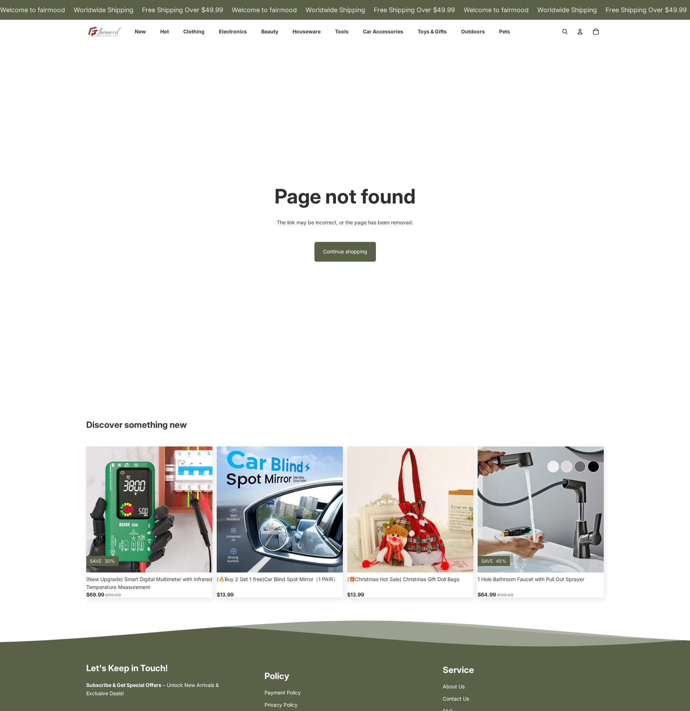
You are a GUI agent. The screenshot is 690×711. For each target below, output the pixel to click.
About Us (454, 686)
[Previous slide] (97, 510)
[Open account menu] (580, 31)
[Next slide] (201, 510)
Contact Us (456, 699)
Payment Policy (282, 692)
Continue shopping (345, 251)
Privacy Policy (281, 705)
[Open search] (565, 31)
